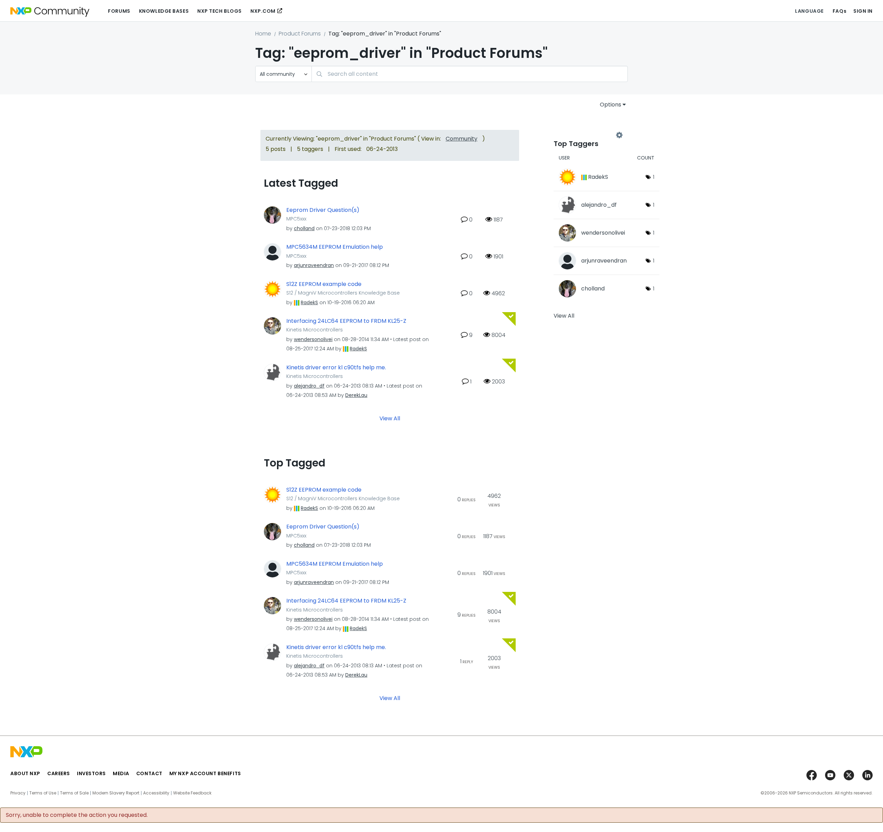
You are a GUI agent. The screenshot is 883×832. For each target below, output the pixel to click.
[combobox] (469, 74)
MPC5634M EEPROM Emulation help (334, 247)
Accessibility (156, 793)
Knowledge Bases (164, 11)
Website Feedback (192, 793)
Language (809, 11)
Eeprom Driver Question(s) (322, 210)
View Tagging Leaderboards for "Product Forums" (586, 135)
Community (461, 139)
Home (263, 34)
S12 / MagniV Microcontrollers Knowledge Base (343, 292)
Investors (91, 773)
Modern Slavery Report (115, 793)
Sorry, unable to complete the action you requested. (77, 815)
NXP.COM (263, 11)
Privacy (18, 793)
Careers (58, 773)
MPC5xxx (296, 218)
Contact (149, 773)
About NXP (25, 773)
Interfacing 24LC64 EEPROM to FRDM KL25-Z (346, 321)
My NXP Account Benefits (205, 773)
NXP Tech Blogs (219, 11)
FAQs (839, 11)
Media (121, 773)
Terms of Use (42, 793)
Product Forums (300, 34)
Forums (119, 11)
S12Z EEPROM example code (323, 284)
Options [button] (610, 105)
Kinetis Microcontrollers (314, 329)
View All (389, 418)
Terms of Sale (74, 793)
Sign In (863, 11)
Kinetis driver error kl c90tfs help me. (336, 367)
